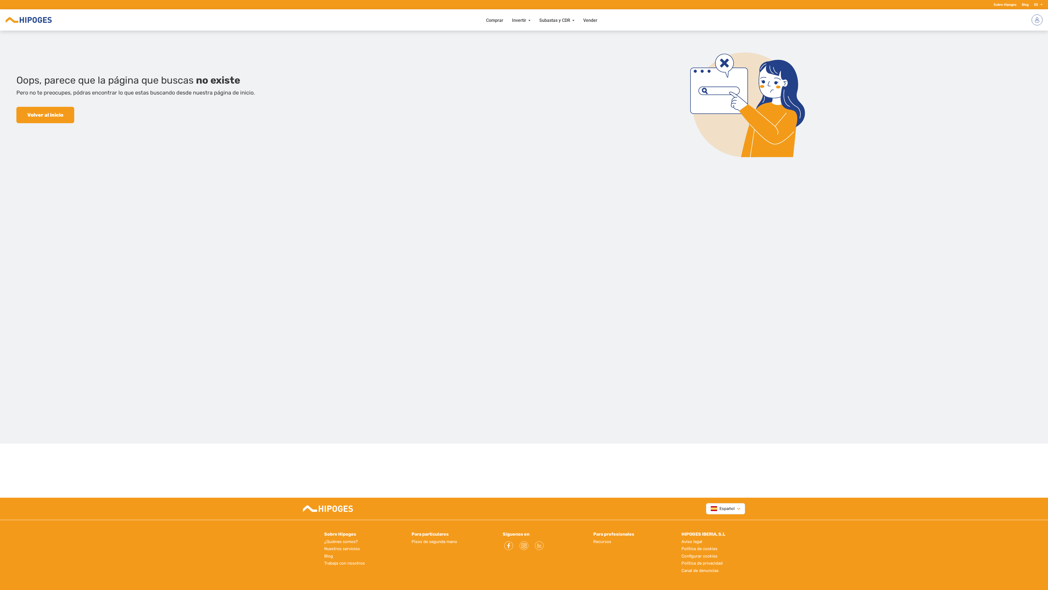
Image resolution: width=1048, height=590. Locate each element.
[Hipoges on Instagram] (524, 546)
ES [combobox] (1036, 4)
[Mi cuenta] (1037, 19)
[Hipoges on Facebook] (509, 546)
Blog (1025, 5)
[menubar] (542, 20)
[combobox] (723, 509)
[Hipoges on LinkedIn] (539, 546)
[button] (1040, 4)
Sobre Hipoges (1005, 5)
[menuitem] (495, 20)
